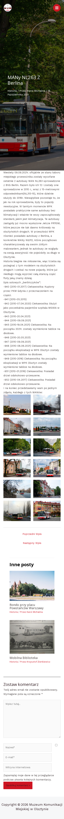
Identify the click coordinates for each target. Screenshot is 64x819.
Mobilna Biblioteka (24, 658)
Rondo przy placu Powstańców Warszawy (27, 606)
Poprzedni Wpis (32, 534)
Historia (12, 90)
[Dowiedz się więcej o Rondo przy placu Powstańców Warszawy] (32, 586)
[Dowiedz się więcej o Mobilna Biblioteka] (32, 637)
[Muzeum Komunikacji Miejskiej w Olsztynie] (7, 7)
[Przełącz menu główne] (57, 8)
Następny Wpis (32, 543)
